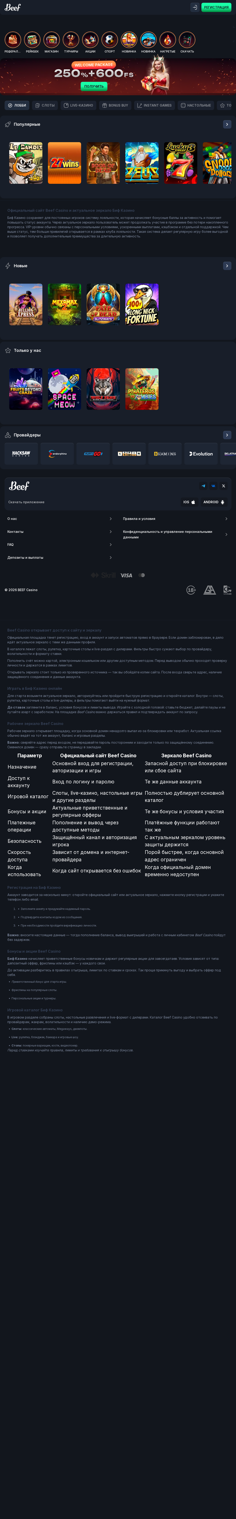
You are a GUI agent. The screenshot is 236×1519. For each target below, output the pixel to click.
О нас (12, 519)
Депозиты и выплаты (25, 557)
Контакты (15, 532)
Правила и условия (139, 519)
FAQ (10, 544)
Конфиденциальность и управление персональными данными (167, 534)
